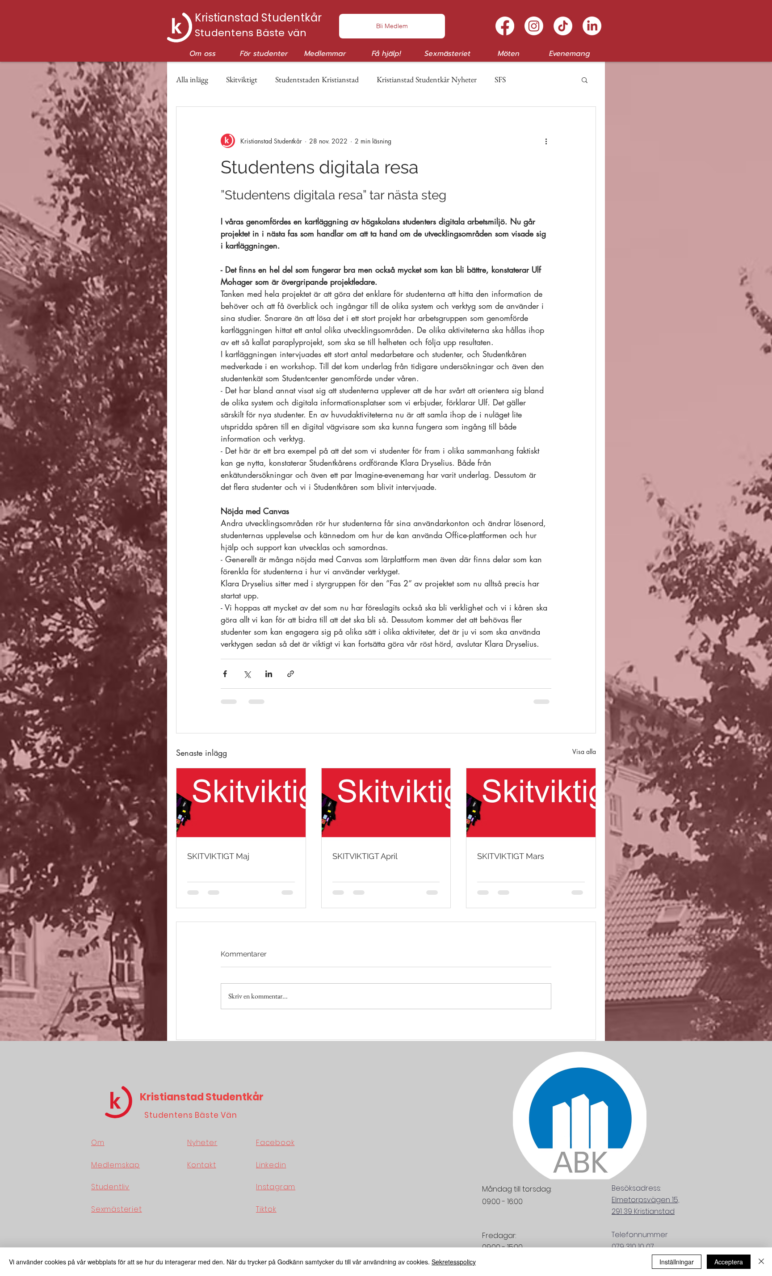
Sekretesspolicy (454, 1261)
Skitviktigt (241, 79)
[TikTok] (563, 26)
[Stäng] (761, 1262)
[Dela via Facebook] (225, 674)
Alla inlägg (192, 79)
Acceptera (728, 1261)
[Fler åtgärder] (546, 140)
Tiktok (266, 1209)
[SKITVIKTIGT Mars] (531, 804)
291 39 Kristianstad (643, 1211)
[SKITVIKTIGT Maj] (241, 804)
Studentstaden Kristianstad (317, 79)
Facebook (275, 1142)
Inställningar (676, 1261)
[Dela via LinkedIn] (268, 674)
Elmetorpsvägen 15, (645, 1200)
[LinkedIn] (592, 26)
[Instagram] (533, 26)
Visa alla (584, 751)
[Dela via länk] (290, 674)
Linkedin (271, 1165)
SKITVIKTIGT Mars (510, 856)
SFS (500, 79)
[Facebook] (504, 26)
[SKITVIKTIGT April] (386, 804)
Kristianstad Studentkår (202, 1097)
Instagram (275, 1187)
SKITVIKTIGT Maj (218, 856)
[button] (202, 54)
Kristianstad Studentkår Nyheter (427, 79)
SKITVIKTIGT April (365, 856)
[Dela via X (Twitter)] (247, 674)
